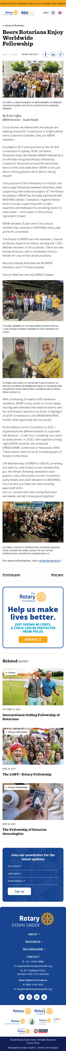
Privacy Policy (33, 1042)
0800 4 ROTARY (34, 984)
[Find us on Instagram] (29, 997)
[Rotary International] (22, 1011)
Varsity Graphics (28, 1047)
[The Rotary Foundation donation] (33, 617)
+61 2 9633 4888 (34, 961)
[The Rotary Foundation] (44, 1011)
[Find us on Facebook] (22, 997)
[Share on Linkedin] (53, 54)
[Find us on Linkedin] (37, 997)
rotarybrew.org (48, 561)
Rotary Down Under (26, 1039)
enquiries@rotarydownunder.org (34, 966)
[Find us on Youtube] (44, 997)
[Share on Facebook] (46, 54)
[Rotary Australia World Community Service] (33, 1031)
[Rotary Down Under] (19, 13)
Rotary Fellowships (14, 25)
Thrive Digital (51, 1047)
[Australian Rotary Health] (20, 1021)
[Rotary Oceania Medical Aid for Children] (50, 1021)
